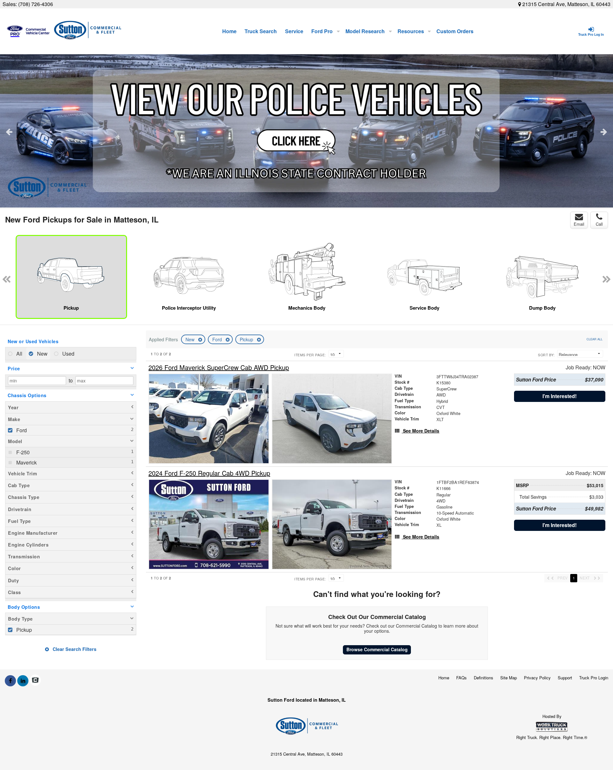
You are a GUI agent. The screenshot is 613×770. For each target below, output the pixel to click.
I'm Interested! (559, 396)
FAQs (461, 678)
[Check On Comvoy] (35, 680)
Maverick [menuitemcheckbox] (26, 462)
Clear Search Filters (73, 649)
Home (229, 31)
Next (604, 131)
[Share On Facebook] (10, 680)
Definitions (483, 678)
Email (579, 224)
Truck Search (261, 31)
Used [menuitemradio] (67, 353)
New (190, 339)
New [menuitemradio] (42, 353)
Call (599, 224)
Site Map (508, 678)
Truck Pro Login (593, 678)
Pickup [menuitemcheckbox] (23, 629)
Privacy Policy (537, 678)
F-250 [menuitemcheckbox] (22, 452)
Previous (9, 131)
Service (294, 31)
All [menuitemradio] (18, 353)
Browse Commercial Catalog (377, 649)
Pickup (247, 339)
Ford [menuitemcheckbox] (21, 430)
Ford (217, 339)
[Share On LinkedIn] (22, 680)
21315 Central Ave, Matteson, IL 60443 (565, 4)
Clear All (594, 339)
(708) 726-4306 (35, 4)
